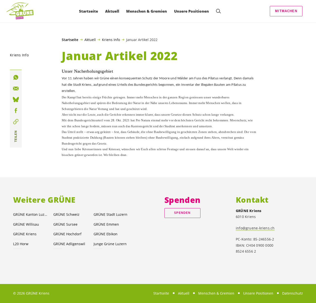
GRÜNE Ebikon (106, 234)
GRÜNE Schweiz (66, 214)
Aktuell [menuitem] (112, 11)
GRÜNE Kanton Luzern (30, 214)
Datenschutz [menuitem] (292, 293)
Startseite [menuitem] (88, 11)
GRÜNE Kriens (25, 234)
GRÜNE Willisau (26, 224)
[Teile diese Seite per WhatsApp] (16, 78)
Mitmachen (286, 11)
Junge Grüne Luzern (110, 243)
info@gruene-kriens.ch (255, 228)
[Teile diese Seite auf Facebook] (16, 111)
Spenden (182, 213)
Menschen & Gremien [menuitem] (146, 11)
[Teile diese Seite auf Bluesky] (16, 100)
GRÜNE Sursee (65, 224)
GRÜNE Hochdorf (67, 234)
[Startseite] (20, 11)
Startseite (70, 40)
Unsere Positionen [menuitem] (191, 11)
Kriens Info (111, 40)
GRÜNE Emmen (106, 224)
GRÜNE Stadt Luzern (110, 214)
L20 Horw (20, 243)
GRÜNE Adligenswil (69, 243)
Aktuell (90, 40)
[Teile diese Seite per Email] (16, 88)
